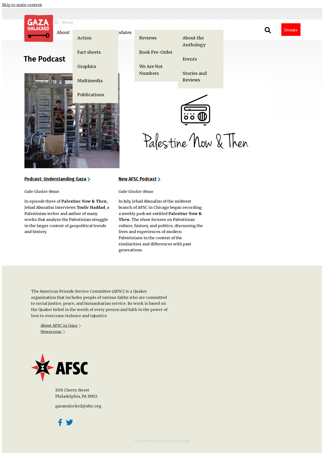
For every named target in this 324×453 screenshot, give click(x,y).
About (63, 32)
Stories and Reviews (195, 77)
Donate (291, 30)
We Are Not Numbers (151, 70)
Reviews (148, 38)
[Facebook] (60, 422)
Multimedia (89, 80)
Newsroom (51, 331)
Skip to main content (22, 4)
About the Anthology (194, 41)
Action (84, 38)
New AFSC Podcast (138, 179)
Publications (90, 94)
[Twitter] (69, 422)
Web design (182, 441)
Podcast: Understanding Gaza (55, 179)
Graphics (86, 66)
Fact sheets (89, 52)
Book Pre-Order (155, 52)
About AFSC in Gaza (59, 325)
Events (190, 59)
